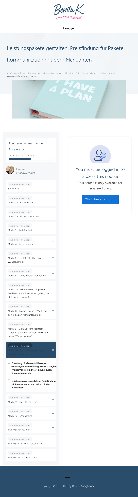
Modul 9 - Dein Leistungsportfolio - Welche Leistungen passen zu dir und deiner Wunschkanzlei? (28, 332)
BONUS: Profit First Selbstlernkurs (26, 443)
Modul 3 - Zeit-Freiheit (20, 230)
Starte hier (13, 188)
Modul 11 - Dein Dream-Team (23, 402)
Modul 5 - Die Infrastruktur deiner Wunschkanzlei (26, 260)
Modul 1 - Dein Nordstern (21, 202)
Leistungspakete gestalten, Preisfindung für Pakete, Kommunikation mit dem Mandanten (33, 384)
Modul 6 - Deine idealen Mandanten (27, 275)
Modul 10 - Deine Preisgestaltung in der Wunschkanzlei (27, 352)
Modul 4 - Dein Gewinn (20, 244)
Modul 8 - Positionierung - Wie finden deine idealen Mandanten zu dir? (28, 313)
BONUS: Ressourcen (19, 429)
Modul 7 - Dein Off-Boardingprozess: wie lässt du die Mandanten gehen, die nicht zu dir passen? (28, 293)
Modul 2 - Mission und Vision (23, 216)
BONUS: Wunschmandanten (23, 457)
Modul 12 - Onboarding (20, 416)
